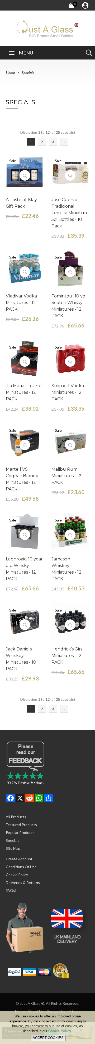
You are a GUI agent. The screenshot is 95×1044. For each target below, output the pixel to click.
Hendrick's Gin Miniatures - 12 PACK (66, 656)
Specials (12, 840)
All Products (16, 816)
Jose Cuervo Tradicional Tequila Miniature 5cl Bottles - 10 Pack (70, 212)
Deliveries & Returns (23, 882)
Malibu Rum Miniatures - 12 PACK (66, 476)
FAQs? (11, 890)
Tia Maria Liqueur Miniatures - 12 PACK (24, 392)
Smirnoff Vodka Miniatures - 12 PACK (67, 392)
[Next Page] (64, 142)
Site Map (13, 848)
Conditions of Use (21, 866)
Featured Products (21, 824)
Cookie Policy (17, 874)
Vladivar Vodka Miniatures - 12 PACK (21, 303)
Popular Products (20, 832)
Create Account (19, 859)
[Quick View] (25, 175)
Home (10, 72)
